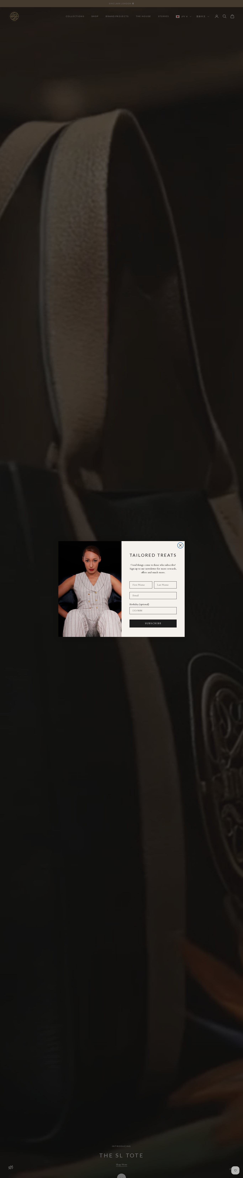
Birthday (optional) (139, 604)
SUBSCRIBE (153, 623)
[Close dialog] (180, 545)
